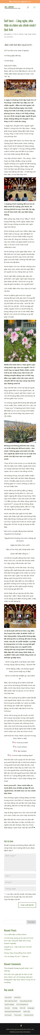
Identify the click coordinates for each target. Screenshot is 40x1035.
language (31, 1008)
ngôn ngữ (26, 1011)
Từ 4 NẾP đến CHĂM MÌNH (15, 935)
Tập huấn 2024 (30, 34)
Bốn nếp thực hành (11, 1001)
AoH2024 (17, 997)
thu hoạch (8, 1015)
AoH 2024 (8, 997)
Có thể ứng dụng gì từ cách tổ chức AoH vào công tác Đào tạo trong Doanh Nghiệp (18, 940)
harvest (7, 1008)
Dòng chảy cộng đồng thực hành (17, 953)
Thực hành (17, 1015)
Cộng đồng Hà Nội (26, 1001)
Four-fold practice (22, 1004)
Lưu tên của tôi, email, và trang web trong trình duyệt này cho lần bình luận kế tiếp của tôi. (20, 896)
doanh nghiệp (9, 1004)
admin (9, 34)
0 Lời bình (9, 37)
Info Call (22, 1008)
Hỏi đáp (14, 1008)
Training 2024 (28, 1015)
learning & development (13, 1011)
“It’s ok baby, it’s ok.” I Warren (16, 956)
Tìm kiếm (31, 922)
